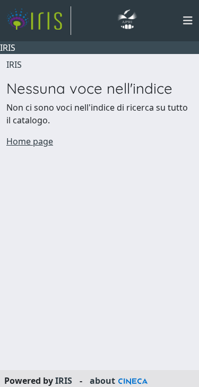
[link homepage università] (127, 20)
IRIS (14, 64)
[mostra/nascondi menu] (188, 20)
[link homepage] (38, 20)
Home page (29, 141)
